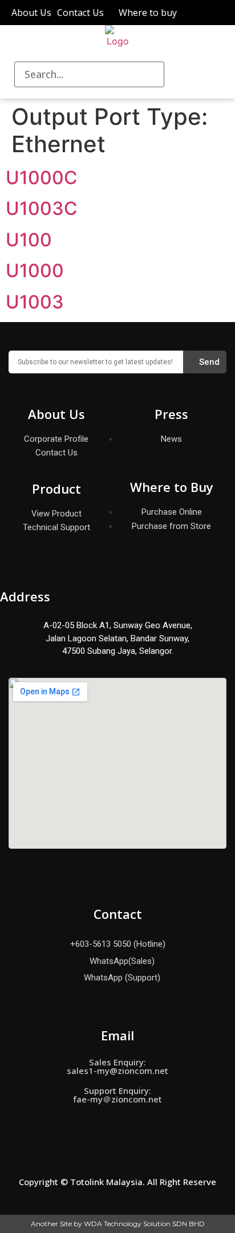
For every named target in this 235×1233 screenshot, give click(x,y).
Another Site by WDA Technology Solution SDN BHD (118, 1223)
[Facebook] (76, 1146)
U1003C (42, 208)
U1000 (35, 270)
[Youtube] (159, 1146)
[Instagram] (117, 1146)
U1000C (42, 177)
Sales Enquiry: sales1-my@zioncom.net (117, 1066)
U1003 (35, 302)
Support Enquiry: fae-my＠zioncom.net (117, 1095)
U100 (29, 240)
